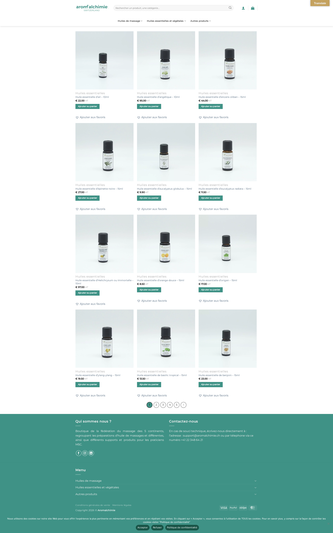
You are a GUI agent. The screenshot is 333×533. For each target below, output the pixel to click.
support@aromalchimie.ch (202, 435)
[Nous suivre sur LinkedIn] (91, 453)
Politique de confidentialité (182, 527)
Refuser (157, 527)
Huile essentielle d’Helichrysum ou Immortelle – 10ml (104, 282)
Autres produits (199, 21)
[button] (243, 8)
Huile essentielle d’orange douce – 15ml (160, 280)
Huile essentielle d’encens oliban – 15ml (222, 97)
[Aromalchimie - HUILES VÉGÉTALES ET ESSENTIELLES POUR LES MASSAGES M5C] (91, 8)
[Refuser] (328, 524)
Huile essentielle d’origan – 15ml (218, 280)
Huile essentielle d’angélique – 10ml (158, 97)
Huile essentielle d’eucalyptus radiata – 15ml (225, 188)
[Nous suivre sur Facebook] (79, 453)
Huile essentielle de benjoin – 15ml (219, 375)
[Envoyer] (230, 8)
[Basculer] (255, 481)
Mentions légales (121, 505)
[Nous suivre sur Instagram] (85, 453)
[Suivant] (183, 405)
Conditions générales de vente (92, 505)
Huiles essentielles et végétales (165, 21)
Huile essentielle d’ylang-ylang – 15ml (97, 375)
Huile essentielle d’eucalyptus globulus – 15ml (164, 188)
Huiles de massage (129, 21)
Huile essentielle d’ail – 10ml (92, 97)
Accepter (143, 527)
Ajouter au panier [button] (87, 106)
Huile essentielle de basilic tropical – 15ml (162, 375)
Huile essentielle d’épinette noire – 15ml (99, 188)
